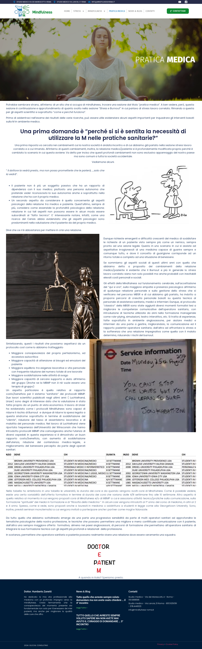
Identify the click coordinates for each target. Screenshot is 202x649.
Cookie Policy (172, 644)
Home (67, 11)
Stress (77, 11)
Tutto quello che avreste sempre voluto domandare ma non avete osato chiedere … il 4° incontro (101, 600)
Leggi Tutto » (81, 608)
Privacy (160, 644)
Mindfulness (95, 11)
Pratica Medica (117, 11)
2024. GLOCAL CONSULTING (36, 645)
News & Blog (135, 11)
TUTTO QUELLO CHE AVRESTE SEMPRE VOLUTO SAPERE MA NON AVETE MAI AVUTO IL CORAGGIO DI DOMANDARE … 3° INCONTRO (99, 620)
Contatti (150, 11)
